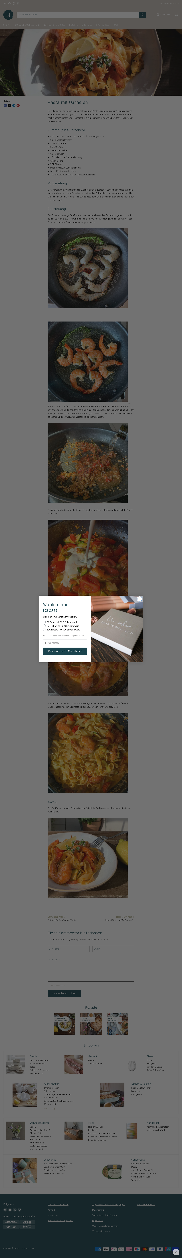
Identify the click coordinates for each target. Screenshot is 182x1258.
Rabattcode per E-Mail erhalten (65, 651)
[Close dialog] (139, 599)
